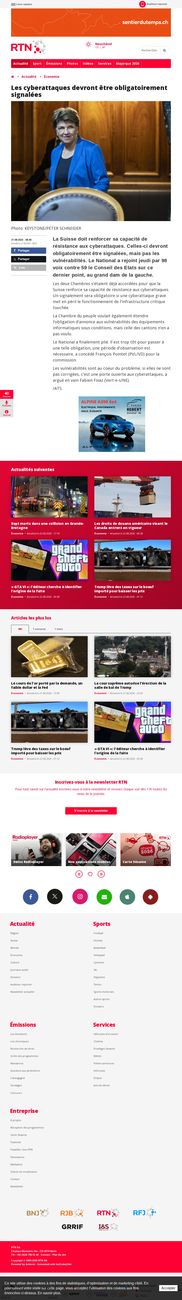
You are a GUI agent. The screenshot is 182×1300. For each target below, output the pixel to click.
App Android (150, 897)
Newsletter (16, 1186)
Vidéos (88, 63)
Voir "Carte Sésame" (96, 849)
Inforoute (99, 1070)
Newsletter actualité (22, 991)
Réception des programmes (27, 1127)
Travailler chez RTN (21, 1149)
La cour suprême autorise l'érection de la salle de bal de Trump (130, 685)
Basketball (100, 947)
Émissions (54, 63)
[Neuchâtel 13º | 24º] (88, 40)
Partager (23, 250)
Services (104, 63)
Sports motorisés (104, 991)
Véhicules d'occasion (106, 1033)
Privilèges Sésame (104, 1048)
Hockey (98, 940)
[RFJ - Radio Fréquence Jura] (144, 1212)
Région (14, 933)
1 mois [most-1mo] (59, 629)
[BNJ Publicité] (36, 1212)
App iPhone (127, 897)
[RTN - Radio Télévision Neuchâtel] (108, 1212)
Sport (37, 63)
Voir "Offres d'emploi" (150, 849)
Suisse (14, 940)
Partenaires (17, 1157)
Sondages (16, 1085)
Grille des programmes (24, 1055)
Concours (16, 1092)
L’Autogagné (17, 1077)
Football (98, 933)
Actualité (20, 63)
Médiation (16, 1164)
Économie (51, 76)
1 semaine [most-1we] (39, 629)
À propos (15, 1120)
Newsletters (104, 897)
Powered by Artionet (23, 1264)
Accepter (168, 1288)
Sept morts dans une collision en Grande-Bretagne (47, 525)
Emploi (98, 1077)
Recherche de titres (22, 1048)
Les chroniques (19, 1041)
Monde (14, 947)
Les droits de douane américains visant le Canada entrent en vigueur (131, 525)
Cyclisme (99, 962)
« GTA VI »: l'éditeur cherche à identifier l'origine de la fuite (46, 588)
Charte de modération (23, 1171)
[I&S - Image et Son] (108, 1227)
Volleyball (99, 955)
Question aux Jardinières (25, 1070)
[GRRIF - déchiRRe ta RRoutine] (72, 1227)
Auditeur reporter (21, 984)
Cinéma (98, 1041)
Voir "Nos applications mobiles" (41, 849)
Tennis (97, 984)
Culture (14, 962)
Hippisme (99, 977)
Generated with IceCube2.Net (54, 1264)
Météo (97, 1055)
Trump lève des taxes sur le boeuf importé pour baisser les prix (124, 588)
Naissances (16, 1063)
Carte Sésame (18, 1134)
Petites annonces (104, 1063)
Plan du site (59, 1254)
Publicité (15, 1142)
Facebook (30, 897)
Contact (15, 1179)
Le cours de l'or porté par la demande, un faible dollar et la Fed (47, 685)
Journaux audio (19, 969)
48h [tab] (20, 629)
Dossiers (15, 977)
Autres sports (101, 999)
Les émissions (18, 1033)
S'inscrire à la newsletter (91, 810)
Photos (72, 63)
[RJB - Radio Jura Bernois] (72, 1212)
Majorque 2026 (127, 63)
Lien (21, 267)
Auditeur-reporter (157, 4)
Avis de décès (102, 1085)
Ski (95, 969)
